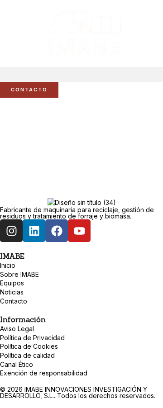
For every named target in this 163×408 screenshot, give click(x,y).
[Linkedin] (34, 230)
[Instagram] (11, 230)
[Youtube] (79, 230)
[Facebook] (56, 230)
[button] (81, 74)
